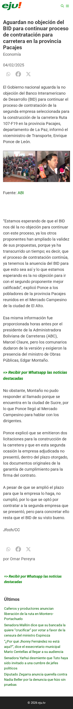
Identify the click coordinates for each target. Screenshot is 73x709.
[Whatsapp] (8, 74)
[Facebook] (18, 74)
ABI (21, 192)
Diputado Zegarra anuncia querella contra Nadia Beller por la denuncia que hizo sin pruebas (35, 679)
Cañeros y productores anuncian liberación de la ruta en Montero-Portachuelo (29, 613)
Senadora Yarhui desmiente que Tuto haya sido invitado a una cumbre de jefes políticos (36, 663)
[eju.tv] (12, 6)
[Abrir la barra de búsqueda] (62, 6)
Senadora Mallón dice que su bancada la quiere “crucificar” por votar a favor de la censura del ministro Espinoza (34, 630)
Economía (12, 54)
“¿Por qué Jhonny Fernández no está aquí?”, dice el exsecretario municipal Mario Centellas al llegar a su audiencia (33, 646)
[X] (28, 74)
